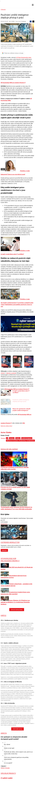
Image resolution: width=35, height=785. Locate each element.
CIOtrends (3, 9)
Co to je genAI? (8, 763)
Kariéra (18, 438)
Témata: (3, 438)
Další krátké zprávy (17, 729)
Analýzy (12, 438)
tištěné (3, 373)
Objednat (4, 550)
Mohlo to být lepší (9, 748)
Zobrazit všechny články (16, 609)
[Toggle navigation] (32, 4)
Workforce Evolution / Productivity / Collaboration (20, 440)
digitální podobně (11, 373)
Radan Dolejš (4, 21)
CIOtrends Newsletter (10, 542)
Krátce (3, 615)
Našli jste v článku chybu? (6, 426)
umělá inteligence (27, 438)
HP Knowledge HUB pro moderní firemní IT (13, 82)
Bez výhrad (7, 744)
